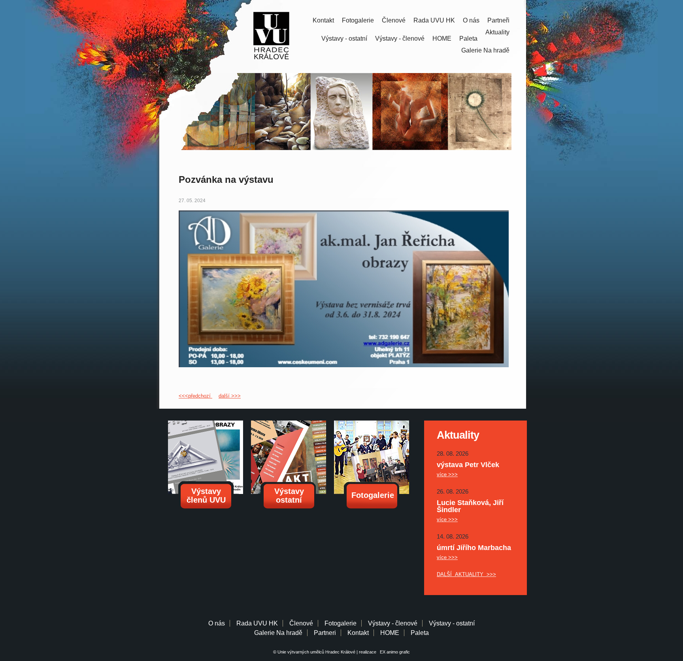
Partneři (498, 20)
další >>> (230, 396)
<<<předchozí (195, 396)
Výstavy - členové (400, 38)
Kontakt (323, 20)
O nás (471, 20)
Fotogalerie (358, 20)
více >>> (447, 474)
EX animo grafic (393, 652)
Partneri (325, 632)
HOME (441, 38)
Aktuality (497, 32)
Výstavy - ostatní (344, 38)
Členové (394, 20)
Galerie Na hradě (278, 632)
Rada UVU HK (434, 20)
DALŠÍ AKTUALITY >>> (466, 574)
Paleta (468, 38)
